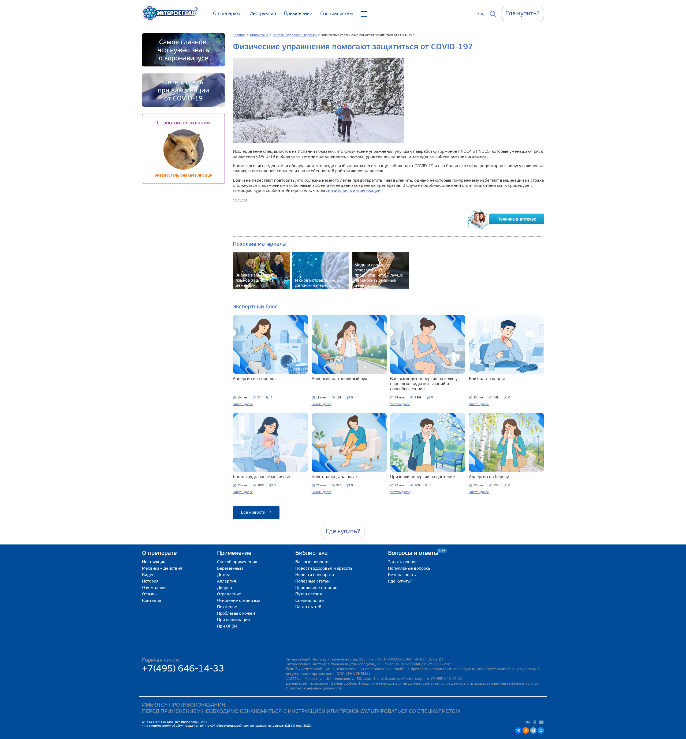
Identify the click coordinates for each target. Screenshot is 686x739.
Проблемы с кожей (236, 613)
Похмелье (227, 607)
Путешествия (308, 594)
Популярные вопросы (409, 568)
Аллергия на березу (489, 477)
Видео (148, 575)
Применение (298, 14)
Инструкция (262, 14)
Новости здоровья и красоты (324, 568)
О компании (154, 588)
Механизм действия (162, 568)
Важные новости (312, 562)
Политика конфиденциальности (314, 688)
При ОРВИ (227, 626)
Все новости (256, 512)
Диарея (224, 588)
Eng (480, 14)
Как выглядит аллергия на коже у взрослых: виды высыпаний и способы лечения (424, 384)
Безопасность (402, 575)
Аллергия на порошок (255, 379)
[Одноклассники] (526, 730)
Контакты (151, 601)
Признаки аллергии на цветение (422, 477)
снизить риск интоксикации (353, 191)
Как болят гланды (487, 379)
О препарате (227, 14)
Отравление (229, 594)
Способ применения (237, 562)
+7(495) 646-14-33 (183, 669)
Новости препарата (314, 575)
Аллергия (226, 581)
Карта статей (308, 607)
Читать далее (243, 404)
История (150, 581)
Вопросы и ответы (413, 553)
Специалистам (336, 14)
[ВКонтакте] (518, 730)
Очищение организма (238, 601)
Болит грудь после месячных (262, 477)
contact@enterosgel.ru (409, 679)
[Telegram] (533, 730)
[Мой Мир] (541, 730)
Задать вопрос (402, 562)
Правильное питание (316, 588)
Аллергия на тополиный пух (339, 379)
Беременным (230, 568)
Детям (223, 575)
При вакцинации (233, 620)
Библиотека (311, 553)
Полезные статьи (312, 581)
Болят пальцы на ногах (335, 477)
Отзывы (149, 594)
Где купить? (400, 581)
